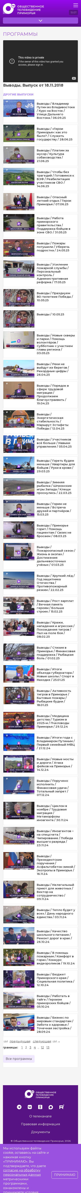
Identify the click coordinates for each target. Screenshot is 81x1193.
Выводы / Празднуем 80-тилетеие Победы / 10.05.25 (55, 296)
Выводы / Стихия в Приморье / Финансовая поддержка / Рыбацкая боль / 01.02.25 (56, 653)
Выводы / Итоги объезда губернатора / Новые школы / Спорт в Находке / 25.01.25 (55, 674)
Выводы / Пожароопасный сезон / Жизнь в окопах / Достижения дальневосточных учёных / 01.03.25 (56, 556)
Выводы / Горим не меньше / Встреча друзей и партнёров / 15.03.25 (54, 509)
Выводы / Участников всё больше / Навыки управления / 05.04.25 (54, 443)
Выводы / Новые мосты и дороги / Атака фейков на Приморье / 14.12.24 (55, 764)
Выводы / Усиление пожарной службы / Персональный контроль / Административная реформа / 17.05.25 (53, 273)
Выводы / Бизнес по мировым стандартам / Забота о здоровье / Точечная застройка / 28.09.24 (55, 1025)
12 (42, 1047)
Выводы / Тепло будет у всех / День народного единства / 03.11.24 (56, 913)
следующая (42, 1041)
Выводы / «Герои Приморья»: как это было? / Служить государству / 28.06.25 (54, 134)
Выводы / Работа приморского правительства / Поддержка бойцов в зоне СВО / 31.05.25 (53, 225)
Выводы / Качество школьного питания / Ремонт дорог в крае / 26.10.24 (54, 936)
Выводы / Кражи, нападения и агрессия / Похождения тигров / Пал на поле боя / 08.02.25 (56, 629)
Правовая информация (40, 1124)
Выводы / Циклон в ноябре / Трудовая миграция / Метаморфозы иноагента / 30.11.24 (52, 813)
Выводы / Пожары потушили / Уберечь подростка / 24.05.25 (53, 246)
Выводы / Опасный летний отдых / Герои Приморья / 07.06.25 (54, 200)
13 (47, 1047)
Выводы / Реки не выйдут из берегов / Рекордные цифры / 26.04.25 (53, 369)
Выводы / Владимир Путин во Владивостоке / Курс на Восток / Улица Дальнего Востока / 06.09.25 (56, 111)
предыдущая (20, 1041)
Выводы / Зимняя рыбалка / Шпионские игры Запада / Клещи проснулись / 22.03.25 (54, 487)
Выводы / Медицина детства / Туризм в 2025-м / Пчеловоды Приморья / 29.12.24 (53, 721)
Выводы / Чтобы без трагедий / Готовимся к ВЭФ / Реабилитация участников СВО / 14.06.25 (55, 179)
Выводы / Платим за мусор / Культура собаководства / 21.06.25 (53, 155)
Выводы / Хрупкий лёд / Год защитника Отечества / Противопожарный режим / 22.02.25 (56, 583)
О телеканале (40, 1116)
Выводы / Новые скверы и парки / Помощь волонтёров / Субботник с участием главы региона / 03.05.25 (56, 344)
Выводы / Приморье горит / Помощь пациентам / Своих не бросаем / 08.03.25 (54, 531)
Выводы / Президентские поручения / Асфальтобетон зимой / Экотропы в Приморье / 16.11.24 (56, 865)
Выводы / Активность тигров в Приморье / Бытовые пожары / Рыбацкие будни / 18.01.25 (54, 698)
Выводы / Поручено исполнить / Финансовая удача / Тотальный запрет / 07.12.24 (53, 788)
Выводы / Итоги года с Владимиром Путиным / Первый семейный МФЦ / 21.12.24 (56, 743)
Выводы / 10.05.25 (50, 314)
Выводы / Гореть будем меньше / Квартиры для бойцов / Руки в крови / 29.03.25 (56, 466)
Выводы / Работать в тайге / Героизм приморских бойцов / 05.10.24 (54, 1001)
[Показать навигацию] (75, 5)
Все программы (19, 1059)
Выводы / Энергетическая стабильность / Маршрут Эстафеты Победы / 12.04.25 (52, 421)
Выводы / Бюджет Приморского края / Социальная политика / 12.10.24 (55, 979)
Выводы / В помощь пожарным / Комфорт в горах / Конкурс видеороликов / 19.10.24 (56, 958)
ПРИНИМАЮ (64, 1175)
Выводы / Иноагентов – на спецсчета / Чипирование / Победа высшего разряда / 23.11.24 (55, 838)
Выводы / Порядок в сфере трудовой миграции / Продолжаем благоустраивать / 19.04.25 (53, 394)
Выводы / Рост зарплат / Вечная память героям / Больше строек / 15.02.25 (55, 606)
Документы (40, 1132)
